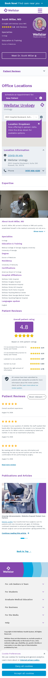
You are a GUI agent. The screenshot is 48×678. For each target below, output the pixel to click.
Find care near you (22, 3)
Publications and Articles (17, 475)
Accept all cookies (24, 673)
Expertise (8, 183)
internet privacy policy (29, 660)
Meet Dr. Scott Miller (23, 55)
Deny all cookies (24, 666)
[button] (24, 171)
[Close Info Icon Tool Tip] (39, 124)
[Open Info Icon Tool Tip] (40, 98)
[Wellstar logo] (11, 10)
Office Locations (17, 86)
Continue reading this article (14, 533)
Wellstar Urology (19, 105)
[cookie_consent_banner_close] (44, 653)
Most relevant (36, 397)
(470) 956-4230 (32, 171)
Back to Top (23, 551)
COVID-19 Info (15, 155)
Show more (38, 231)
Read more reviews (9, 465)
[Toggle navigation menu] (42, 71)
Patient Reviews (12, 71)
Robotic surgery (7, 522)
